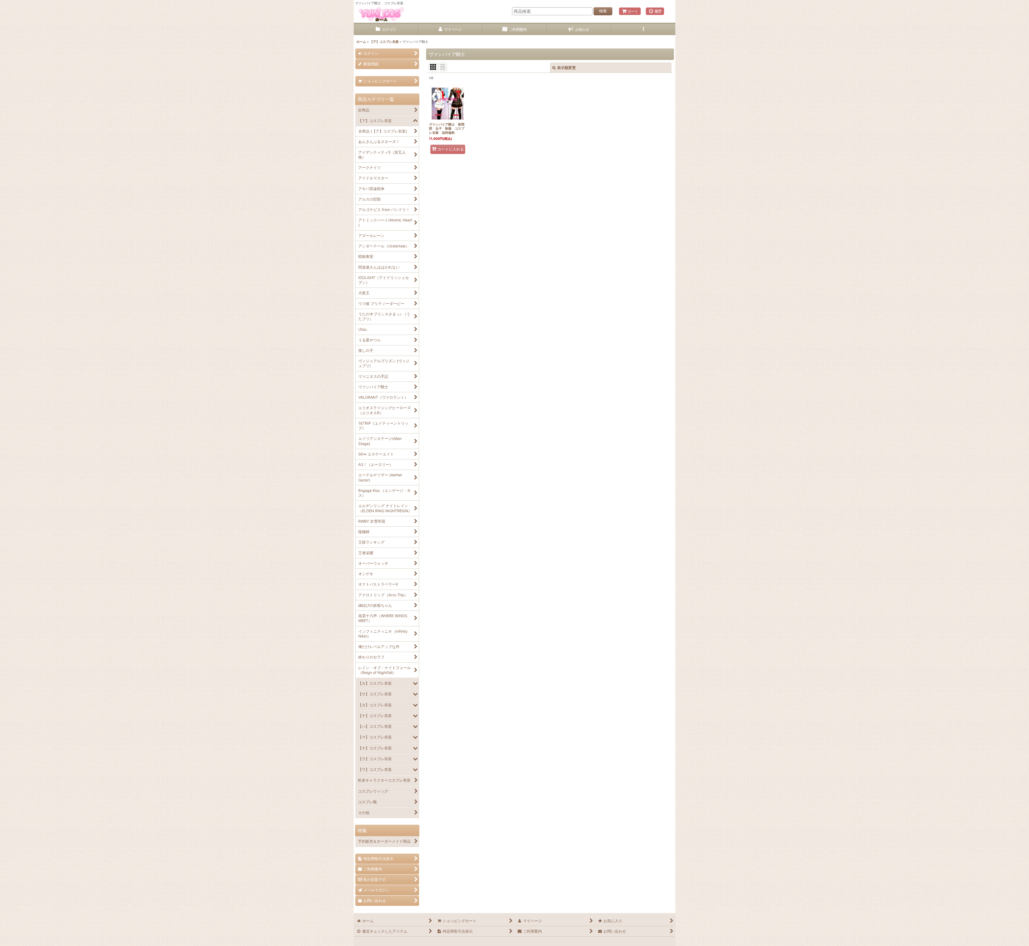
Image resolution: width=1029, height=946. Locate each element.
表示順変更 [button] (566, 67)
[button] (643, 29)
